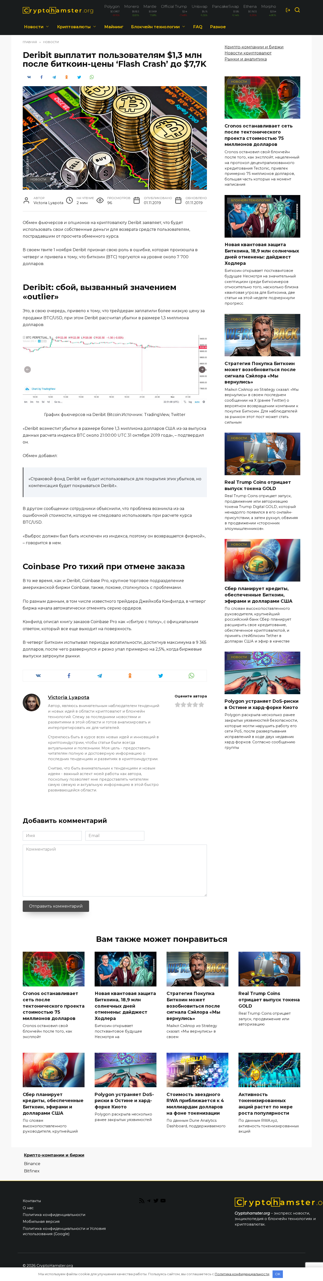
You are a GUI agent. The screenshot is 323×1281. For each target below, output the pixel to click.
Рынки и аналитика (246, 59)
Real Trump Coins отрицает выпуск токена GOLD (258, 485)
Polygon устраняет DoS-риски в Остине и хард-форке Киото (262, 704)
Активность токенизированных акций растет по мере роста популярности (265, 1103)
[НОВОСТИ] (262, 115)
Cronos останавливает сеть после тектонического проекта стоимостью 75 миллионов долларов (259, 135)
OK (277, 1274)
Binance (32, 1163)
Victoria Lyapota (68, 697)
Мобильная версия (41, 1221)
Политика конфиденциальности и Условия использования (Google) (64, 1231)
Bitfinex (32, 1171)
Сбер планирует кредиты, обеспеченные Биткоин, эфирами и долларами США (258, 594)
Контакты (32, 1201)
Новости (33, 26)
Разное (218, 26)
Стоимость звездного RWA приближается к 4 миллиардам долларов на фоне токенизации (195, 1103)
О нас (28, 1208)
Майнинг (113, 26)
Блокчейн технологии (155, 26)
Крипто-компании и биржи (254, 47)
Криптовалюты (74, 26)
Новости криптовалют (248, 53)
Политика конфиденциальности (54, 1214)
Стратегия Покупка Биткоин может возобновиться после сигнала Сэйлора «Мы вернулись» (260, 373)
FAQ (197, 26)
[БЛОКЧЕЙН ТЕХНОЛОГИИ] (262, 234)
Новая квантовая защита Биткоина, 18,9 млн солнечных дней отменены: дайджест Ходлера (262, 254)
